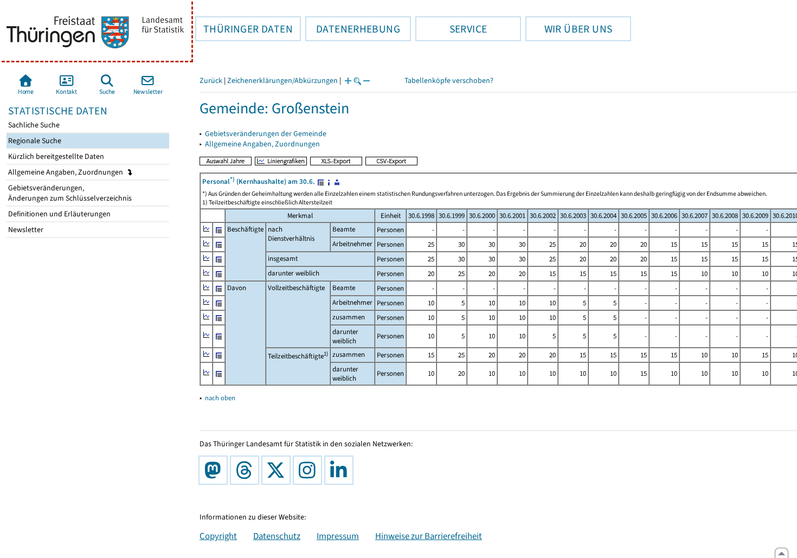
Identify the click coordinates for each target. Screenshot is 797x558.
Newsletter (25, 230)
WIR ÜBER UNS (568, 29)
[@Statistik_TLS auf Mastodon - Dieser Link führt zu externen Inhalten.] (215, 470)
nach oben (220, 397)
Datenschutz (276, 536)
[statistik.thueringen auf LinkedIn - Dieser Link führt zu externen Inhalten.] (341, 470)
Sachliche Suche (33, 125)
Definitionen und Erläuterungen (59, 214)
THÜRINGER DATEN (244, 29)
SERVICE (451, 29)
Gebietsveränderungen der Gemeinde (265, 134)
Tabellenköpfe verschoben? (448, 80)
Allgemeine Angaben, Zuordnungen (66, 172)
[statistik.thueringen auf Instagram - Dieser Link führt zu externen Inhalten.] (309, 470)
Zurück (211, 80)
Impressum (338, 536)
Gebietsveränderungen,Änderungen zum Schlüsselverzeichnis (69, 193)
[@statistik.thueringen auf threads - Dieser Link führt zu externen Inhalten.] (246, 470)
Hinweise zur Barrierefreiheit (428, 536)
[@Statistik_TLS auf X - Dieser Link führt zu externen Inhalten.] (278, 470)
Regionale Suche (34, 141)
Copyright (218, 536)
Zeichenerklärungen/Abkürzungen (282, 80)
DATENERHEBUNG (352, 29)
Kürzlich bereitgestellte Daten (55, 156)
